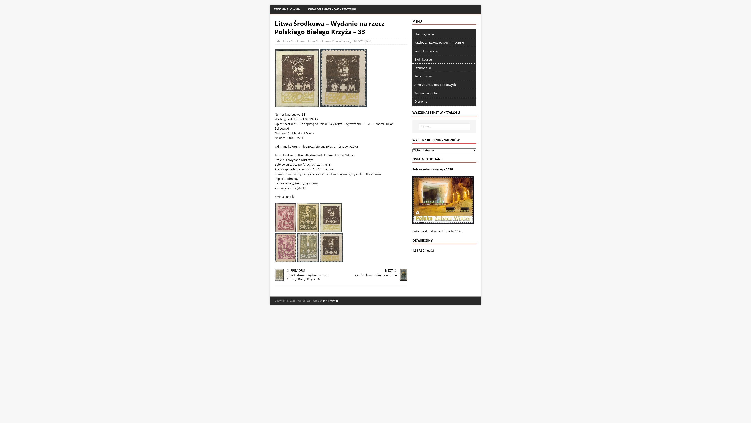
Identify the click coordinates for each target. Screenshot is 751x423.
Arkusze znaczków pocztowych (435, 85)
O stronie (420, 101)
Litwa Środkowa (294, 41)
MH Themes (330, 300)
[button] (297, 78)
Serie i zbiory (423, 76)
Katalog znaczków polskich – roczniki (439, 42)
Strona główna (287, 9)
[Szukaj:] (444, 126)
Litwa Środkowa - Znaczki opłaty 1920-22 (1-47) (340, 41)
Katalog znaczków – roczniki (332, 9)
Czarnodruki (422, 68)
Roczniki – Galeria (426, 51)
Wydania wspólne (426, 93)
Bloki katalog (423, 59)
